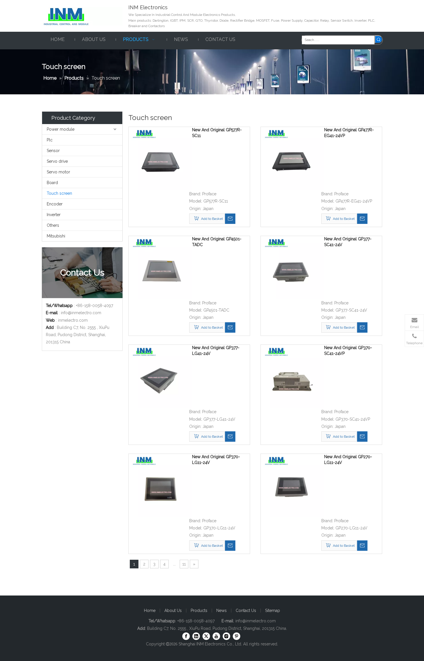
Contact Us (246, 610)
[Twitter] (206, 636)
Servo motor (58, 172)
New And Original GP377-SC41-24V (348, 242)
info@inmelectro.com (81, 312)
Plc (49, 140)
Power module (60, 129)
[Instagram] (226, 636)
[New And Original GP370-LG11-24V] (160, 485)
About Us (173, 610)
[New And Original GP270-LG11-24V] (292, 485)
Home (149, 610)
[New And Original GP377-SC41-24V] (292, 267)
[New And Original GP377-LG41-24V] (160, 376)
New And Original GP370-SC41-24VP (348, 350)
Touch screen (59, 193)
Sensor (53, 150)
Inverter (54, 214)
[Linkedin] (196, 636)
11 (184, 564)
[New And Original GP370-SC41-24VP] (292, 376)
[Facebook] (186, 636)
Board (52, 182)
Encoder (55, 204)
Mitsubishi (56, 236)
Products (199, 610)
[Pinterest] (236, 636)
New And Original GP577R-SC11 (217, 133)
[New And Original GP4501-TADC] (160, 267)
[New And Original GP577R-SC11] (160, 158)
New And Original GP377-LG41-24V (215, 350)
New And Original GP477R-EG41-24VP (349, 133)
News (221, 610)
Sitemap (272, 610)
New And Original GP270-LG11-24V (348, 459)
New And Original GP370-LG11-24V (216, 459)
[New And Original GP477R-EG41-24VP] (292, 158)
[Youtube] (216, 636)
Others (53, 225)
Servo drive (57, 161)
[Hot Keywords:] (378, 39)
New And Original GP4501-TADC (216, 242)
